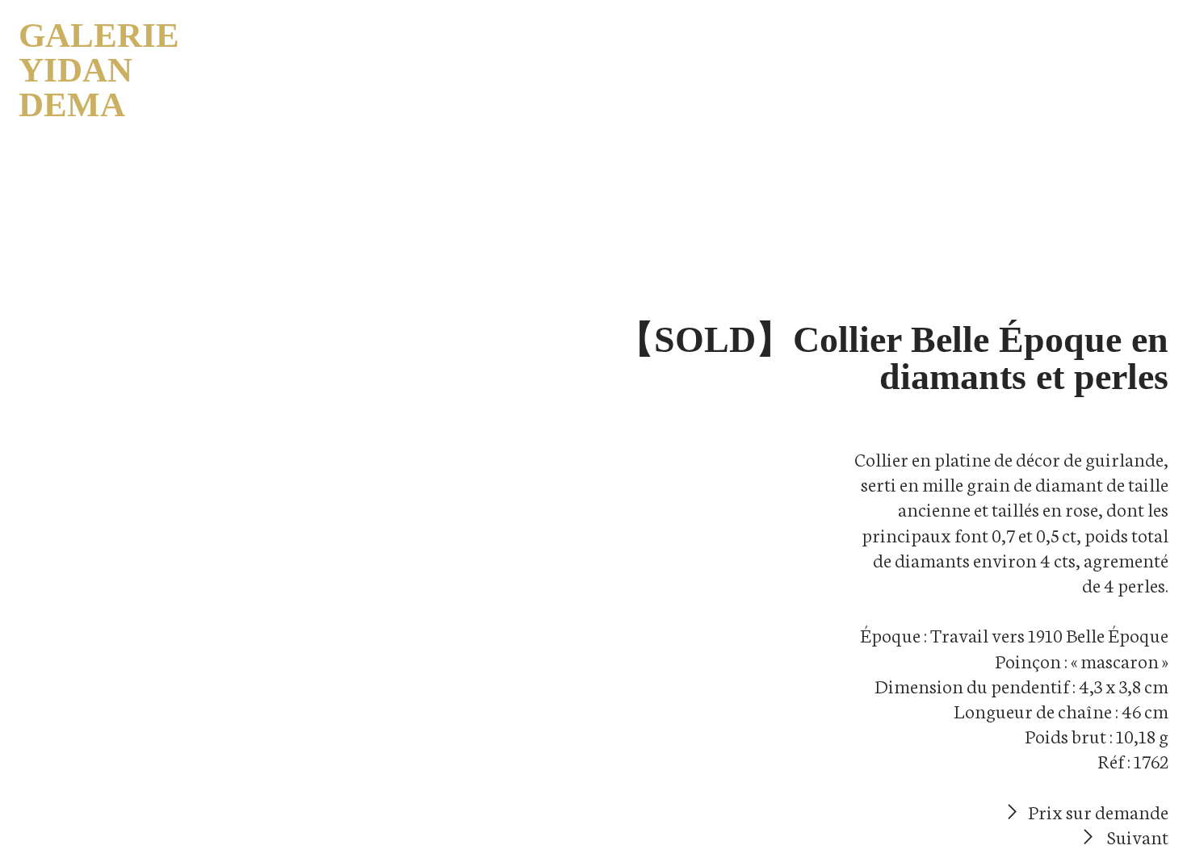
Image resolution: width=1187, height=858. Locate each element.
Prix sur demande (1096, 810)
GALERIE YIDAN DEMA (99, 69)
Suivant (1134, 835)
